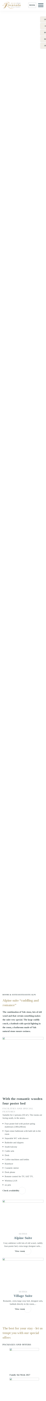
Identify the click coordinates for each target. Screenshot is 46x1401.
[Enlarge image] (23, 1065)
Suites (22, 995)
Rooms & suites (11, 995)
